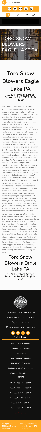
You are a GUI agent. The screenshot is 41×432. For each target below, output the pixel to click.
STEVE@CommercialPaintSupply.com (22, 327)
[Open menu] (4, 21)
